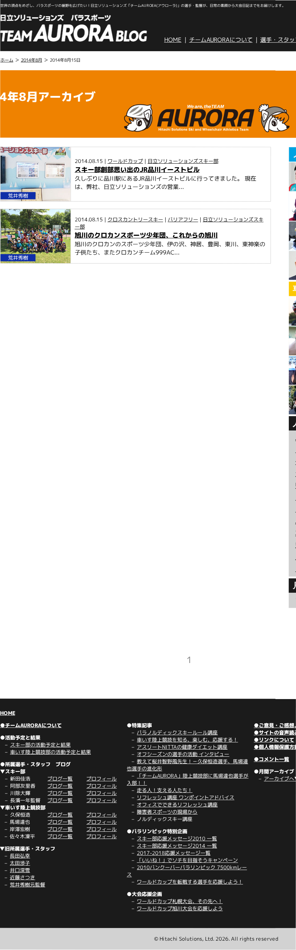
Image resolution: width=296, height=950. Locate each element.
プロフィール (101, 778)
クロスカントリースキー (135, 219)
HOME (173, 40)
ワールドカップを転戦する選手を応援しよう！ (190, 881)
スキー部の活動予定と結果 (40, 744)
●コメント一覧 (271, 759)
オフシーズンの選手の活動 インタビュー (183, 754)
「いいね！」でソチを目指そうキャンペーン (187, 860)
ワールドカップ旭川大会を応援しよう (180, 908)
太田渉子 (20, 863)
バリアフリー (183, 219)
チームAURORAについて (221, 40)
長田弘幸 (20, 855)
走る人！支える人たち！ (164, 790)
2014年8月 (31, 60)
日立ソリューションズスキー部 (183, 161)
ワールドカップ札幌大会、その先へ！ (180, 901)
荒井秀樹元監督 (27, 884)
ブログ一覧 (60, 778)
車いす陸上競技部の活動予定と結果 (50, 751)
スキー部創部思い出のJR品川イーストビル (137, 169)
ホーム (6, 60)
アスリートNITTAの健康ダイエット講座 (182, 746)
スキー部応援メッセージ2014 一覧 (177, 845)
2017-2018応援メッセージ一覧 (173, 852)
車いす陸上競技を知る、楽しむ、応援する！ (187, 739)
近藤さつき (22, 877)
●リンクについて (274, 739)
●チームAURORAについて (31, 725)
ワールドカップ (125, 161)
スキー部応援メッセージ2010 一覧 (177, 838)
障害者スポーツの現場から (167, 811)
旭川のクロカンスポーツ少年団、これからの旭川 (146, 235)
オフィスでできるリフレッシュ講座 (177, 804)
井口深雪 (20, 870)
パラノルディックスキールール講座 (177, 732)
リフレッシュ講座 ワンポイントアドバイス (185, 797)
